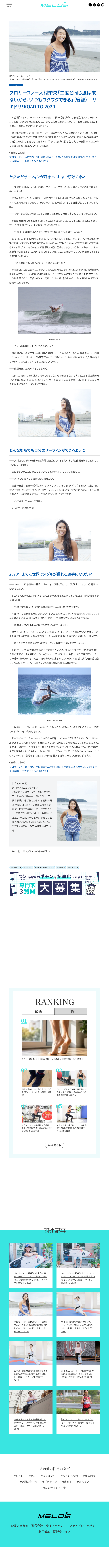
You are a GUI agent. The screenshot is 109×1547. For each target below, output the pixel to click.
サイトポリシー (56, 1525)
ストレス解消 (70, 1476)
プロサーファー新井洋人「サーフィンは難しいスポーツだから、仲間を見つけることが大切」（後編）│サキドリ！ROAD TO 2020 (78, 1278)
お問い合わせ (19, 1525)
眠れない (84, 1482)
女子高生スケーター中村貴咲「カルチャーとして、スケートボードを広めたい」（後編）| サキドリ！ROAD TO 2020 (30, 1424)
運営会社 (37, 1525)
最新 (38, 1011)
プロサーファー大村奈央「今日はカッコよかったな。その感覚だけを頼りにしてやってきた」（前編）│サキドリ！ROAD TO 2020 (30, 1326)
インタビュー (15, 867)
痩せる (68, 1482)
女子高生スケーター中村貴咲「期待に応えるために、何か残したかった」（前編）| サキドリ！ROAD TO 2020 (77, 1374)
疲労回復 (90, 1476)
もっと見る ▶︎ (54, 1145)
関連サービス (62, 1531)
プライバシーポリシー (83, 1525)
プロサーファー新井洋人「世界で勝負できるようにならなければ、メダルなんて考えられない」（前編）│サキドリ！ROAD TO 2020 (30, 1278)
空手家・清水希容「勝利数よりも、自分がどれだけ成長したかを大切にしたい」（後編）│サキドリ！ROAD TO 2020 (77, 1326)
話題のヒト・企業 (55, 1488)
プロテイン (50, 1482)
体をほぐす (49, 1476)
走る (32, 1476)
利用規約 (44, 1531)
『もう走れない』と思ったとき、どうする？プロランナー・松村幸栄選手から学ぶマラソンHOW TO (77, 1422)
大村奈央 (60, 867)
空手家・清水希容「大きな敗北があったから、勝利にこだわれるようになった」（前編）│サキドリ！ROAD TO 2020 (30, 1375)
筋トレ (19, 1476)
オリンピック (72, 867)
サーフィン (27, 867)
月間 (71, 1011)
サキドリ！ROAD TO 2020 (43, 867)
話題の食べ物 (29, 1482)
